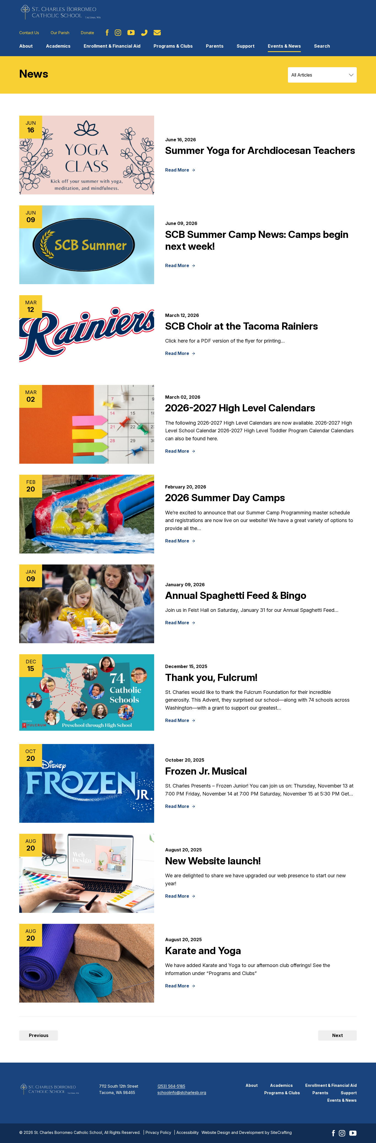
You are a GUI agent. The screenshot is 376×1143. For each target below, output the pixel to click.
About (26, 46)
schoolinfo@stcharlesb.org (181, 1092)
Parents (215, 46)
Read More (177, 170)
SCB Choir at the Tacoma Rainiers (241, 326)
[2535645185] (144, 32)
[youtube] (131, 32)
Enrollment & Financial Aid (112, 46)
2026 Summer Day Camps (225, 498)
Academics (58, 46)
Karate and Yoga (203, 950)
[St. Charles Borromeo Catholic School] (60, 12)
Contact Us (29, 32)
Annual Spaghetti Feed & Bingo (235, 595)
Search (322, 46)
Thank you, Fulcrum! (211, 677)
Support (246, 46)
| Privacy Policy (157, 1132)
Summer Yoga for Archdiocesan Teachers (260, 150)
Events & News (284, 46)
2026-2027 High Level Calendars (240, 408)
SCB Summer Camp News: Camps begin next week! (256, 240)
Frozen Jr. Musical (206, 771)
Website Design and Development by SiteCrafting (246, 1132)
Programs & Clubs (173, 46)
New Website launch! (213, 861)
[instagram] (118, 32)
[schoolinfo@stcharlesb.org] (157, 33)
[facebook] (107, 32)
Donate (87, 32)
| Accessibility (186, 1132)
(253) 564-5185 (171, 1086)
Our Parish (60, 32)
